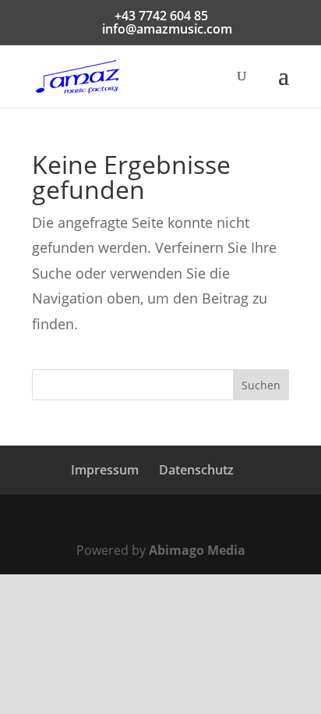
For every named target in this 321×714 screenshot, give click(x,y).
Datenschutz (196, 469)
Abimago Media (197, 550)
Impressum (105, 469)
